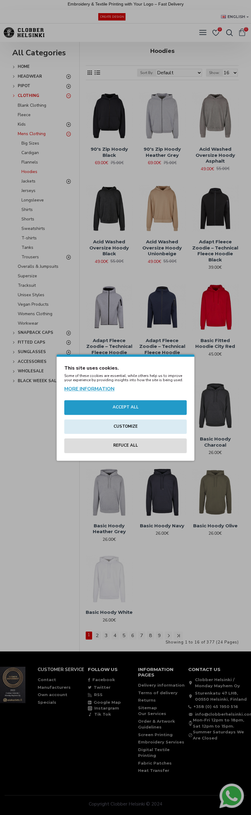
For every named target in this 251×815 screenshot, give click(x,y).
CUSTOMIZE (126, 426)
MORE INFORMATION (89, 388)
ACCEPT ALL (126, 407)
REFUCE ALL (125, 445)
